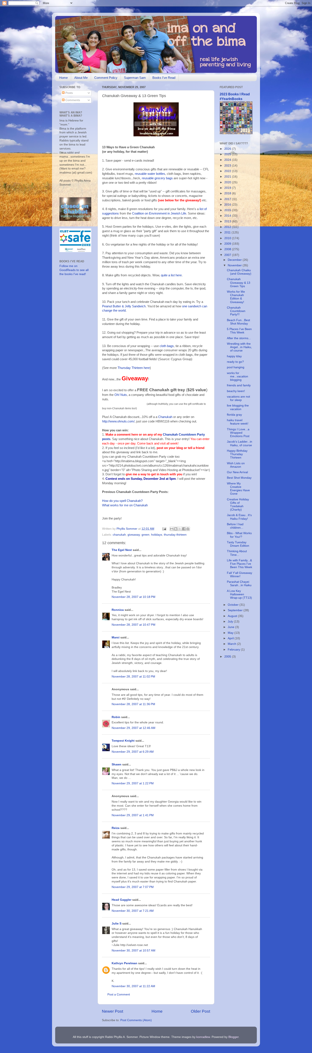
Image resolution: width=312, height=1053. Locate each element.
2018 (228, 193)
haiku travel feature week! (237, 422)
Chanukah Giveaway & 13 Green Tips (238, 283)
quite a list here (171, 275)
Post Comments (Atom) (136, 1020)
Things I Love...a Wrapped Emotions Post (238, 433)
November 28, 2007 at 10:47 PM (133, 624)
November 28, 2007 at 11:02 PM (133, 676)
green (145, 534)
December (235, 259)
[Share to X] (180, 529)
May (231, 632)
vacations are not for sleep (238, 398)
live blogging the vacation (238, 407)
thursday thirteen (175, 534)
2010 (228, 238)
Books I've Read (163, 77)
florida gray (234, 414)
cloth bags (167, 346)
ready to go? (235, 361)
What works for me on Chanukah (125, 505)
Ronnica (118, 609)
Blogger (233, 1037)
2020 (228, 182)
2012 (228, 227)
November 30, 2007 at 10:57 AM (133, 950)
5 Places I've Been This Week (239, 330)
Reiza (115, 828)
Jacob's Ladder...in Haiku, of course (239, 443)
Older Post (200, 1011)
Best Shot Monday (239, 477)
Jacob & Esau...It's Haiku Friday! (239, 517)
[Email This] (172, 529)
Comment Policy (105, 77)
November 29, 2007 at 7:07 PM (133, 887)
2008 (228, 249)
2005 (228, 656)
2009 (228, 243)
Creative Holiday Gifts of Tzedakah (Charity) (238, 504)
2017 (228, 199)
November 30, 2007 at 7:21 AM (133, 910)
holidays (156, 534)
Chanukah (165, 417)
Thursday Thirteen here (134, 368)
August (233, 616)
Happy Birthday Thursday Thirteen (237, 454)
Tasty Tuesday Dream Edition (238, 544)
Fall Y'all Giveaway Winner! (239, 574)
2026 (228, 148)
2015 (228, 210)
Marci (115, 637)
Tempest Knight (123, 740)
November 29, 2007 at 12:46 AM (133, 728)
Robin (116, 717)
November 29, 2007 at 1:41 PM (133, 815)
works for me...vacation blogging (237, 376)
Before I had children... (235, 526)
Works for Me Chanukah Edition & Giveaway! (236, 297)
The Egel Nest (122, 550)
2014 (228, 215)
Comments (72, 100)
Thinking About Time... (237, 553)
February (234, 649)
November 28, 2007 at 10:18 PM (133, 596)
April (231, 638)
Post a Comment (118, 994)
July (231, 621)
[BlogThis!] (176, 529)
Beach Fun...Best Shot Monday (238, 322)
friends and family (239, 385)
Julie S (116, 923)
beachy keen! (236, 391)
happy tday (234, 356)
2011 (228, 232)
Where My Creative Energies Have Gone (238, 488)
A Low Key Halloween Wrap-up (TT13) (239, 594)
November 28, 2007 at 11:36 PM (133, 704)
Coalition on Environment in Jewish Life (159, 213)
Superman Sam (135, 77)
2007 (228, 255)
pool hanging (235, 367)
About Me (81, 77)
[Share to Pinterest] (188, 529)
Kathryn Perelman (124, 963)
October (233, 604)
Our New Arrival (237, 472)
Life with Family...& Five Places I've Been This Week (239, 564)
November (235, 265)
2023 (228, 165)
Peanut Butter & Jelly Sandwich (124, 306)
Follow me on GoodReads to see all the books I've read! (74, 270)
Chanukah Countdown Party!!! (236, 311)
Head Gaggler (121, 899)
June (231, 627)
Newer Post (112, 1011)
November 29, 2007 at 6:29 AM (133, 751)
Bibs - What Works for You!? (239, 535)
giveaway (134, 534)
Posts (69, 93)
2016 (228, 204)
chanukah (119, 534)
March (232, 643)
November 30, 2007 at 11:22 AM (133, 986)
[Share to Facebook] (184, 529)
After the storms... (239, 338)
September (235, 610)
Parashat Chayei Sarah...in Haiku (239, 583)
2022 (228, 171)
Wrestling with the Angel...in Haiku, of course (239, 347)
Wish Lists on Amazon (236, 465)
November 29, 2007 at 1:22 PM (133, 783)
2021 (228, 176)
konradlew (203, 1037)
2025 (228, 154)
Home (63, 77)
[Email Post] (164, 528)
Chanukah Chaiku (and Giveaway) (239, 272)
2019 (228, 187)
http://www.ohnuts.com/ (118, 421)
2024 (228, 159)
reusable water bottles (150, 173)
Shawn (116, 764)
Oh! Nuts (120, 395)
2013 (228, 221)
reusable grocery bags (157, 178)
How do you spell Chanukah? (122, 501)
